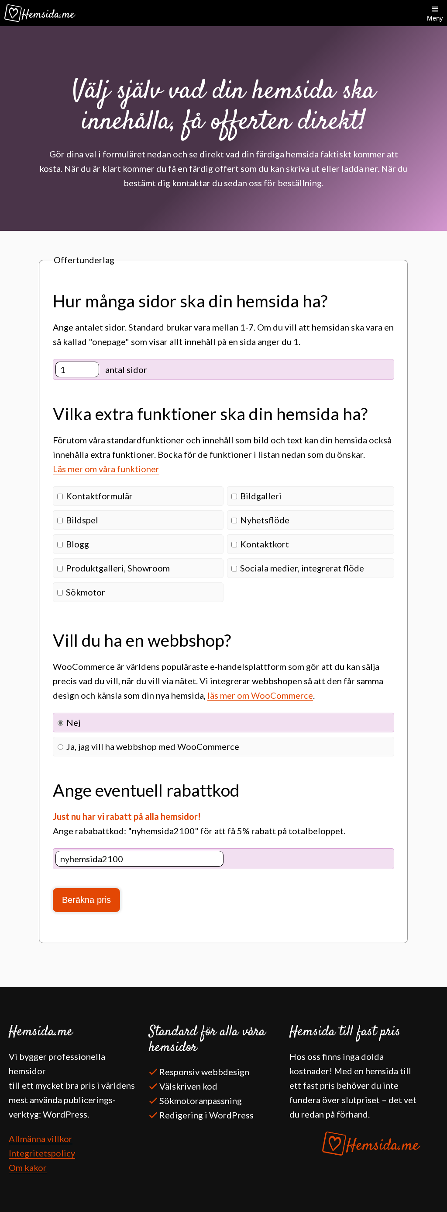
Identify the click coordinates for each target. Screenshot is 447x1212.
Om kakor (28, 1167)
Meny (435, 18)
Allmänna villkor (40, 1138)
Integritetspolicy (42, 1153)
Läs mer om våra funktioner (106, 468)
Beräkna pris (86, 900)
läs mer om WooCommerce (260, 695)
